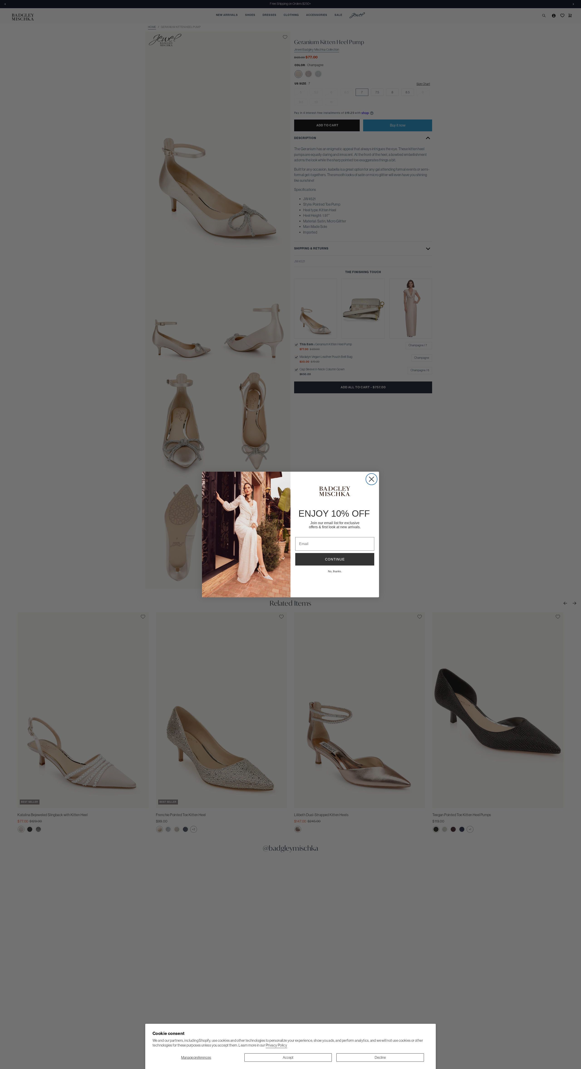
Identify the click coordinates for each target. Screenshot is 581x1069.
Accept (288, 1057)
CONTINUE (335, 559)
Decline (380, 1057)
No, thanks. (335, 571)
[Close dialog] (371, 479)
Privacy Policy (276, 1045)
